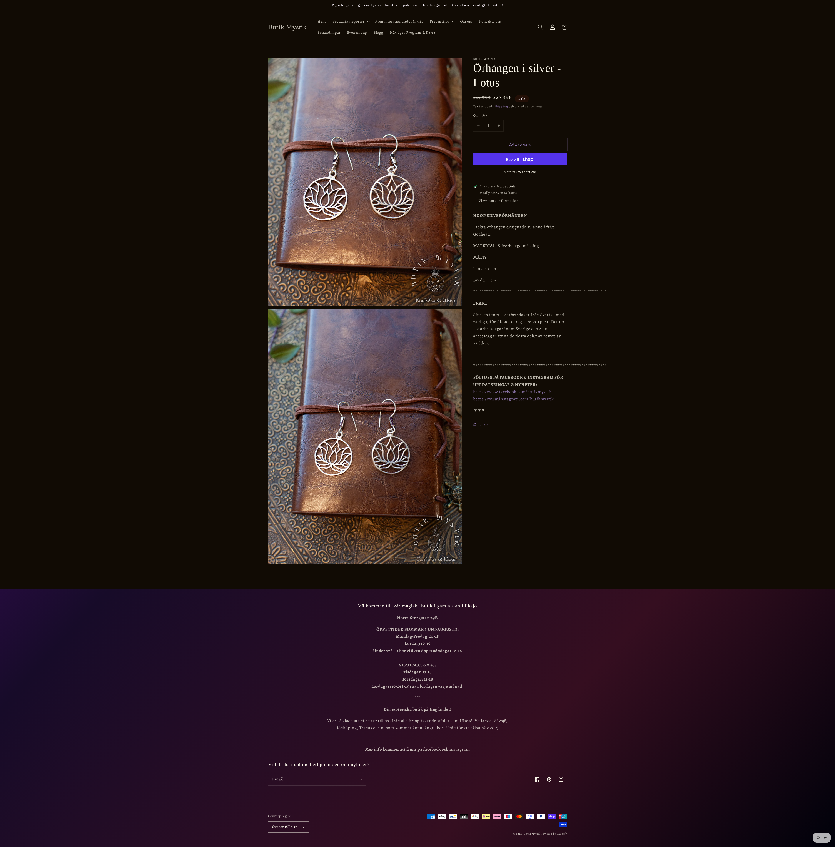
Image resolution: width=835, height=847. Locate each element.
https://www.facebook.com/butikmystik (512, 392)
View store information (499, 200)
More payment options (520, 172)
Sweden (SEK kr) (285, 826)
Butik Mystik (532, 833)
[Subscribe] (360, 779)
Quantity (480, 115)
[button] (350, 21)
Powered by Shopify (554, 833)
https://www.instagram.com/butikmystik (513, 399)
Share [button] (484, 424)
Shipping (501, 106)
